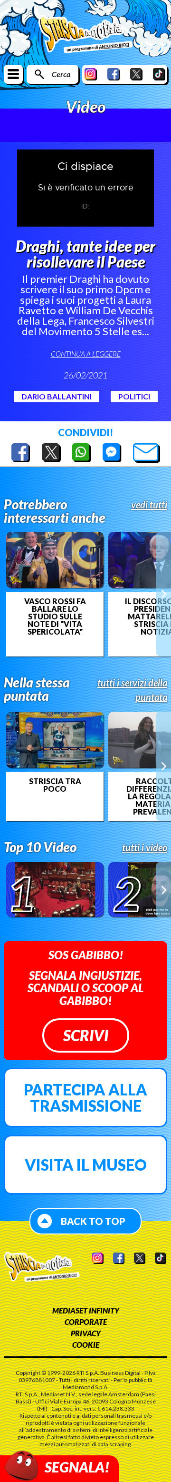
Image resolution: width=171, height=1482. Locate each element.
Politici (134, 396)
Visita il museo (86, 1164)
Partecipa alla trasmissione (85, 1097)
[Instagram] (91, 74)
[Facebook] (113, 74)
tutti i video (144, 847)
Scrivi (85, 1035)
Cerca (61, 74)
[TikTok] (159, 74)
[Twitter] (136, 74)
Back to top (93, 1221)
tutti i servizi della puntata (132, 690)
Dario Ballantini (56, 396)
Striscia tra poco (55, 785)
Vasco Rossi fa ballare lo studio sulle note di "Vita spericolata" (55, 616)
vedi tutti (149, 504)
